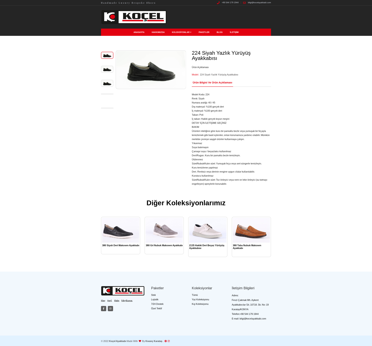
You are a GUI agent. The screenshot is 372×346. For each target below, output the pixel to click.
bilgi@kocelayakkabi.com (259, 2)
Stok (153, 295)
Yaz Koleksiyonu (200, 299)
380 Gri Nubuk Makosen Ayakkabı (164, 245)
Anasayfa (139, 32)
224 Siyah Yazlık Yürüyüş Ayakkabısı (219, 74)
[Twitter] (103, 308)
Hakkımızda (158, 32)
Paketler (204, 32)
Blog (220, 32)
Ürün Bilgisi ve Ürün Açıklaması (212, 82)
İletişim (234, 32)
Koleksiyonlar (181, 32)
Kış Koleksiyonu (200, 304)
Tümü (195, 295)
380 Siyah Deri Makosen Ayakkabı (120, 245)
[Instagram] (110, 308)
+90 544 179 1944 (230, 2)
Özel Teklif (156, 308)
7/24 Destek (157, 304)
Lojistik (154, 299)
